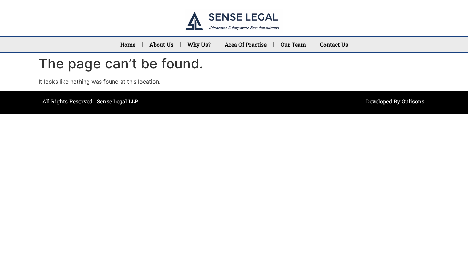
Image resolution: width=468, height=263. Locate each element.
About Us (161, 44)
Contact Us (334, 44)
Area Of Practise (246, 44)
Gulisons (413, 101)
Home (127, 44)
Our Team (293, 44)
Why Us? (199, 44)
